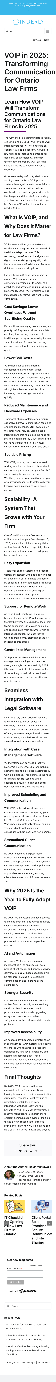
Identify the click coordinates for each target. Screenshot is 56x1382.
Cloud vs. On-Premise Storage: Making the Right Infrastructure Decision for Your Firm (28, 1350)
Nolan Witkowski (40, 1167)
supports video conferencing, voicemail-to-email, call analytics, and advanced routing (25, 283)
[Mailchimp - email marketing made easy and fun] (23, 1289)
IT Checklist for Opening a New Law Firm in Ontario (13, 1225)
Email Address (14, 1268)
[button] (6, 1223)
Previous (36, 39)
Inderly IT (31, 1362)
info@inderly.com (33, 6)
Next (46, 39)
